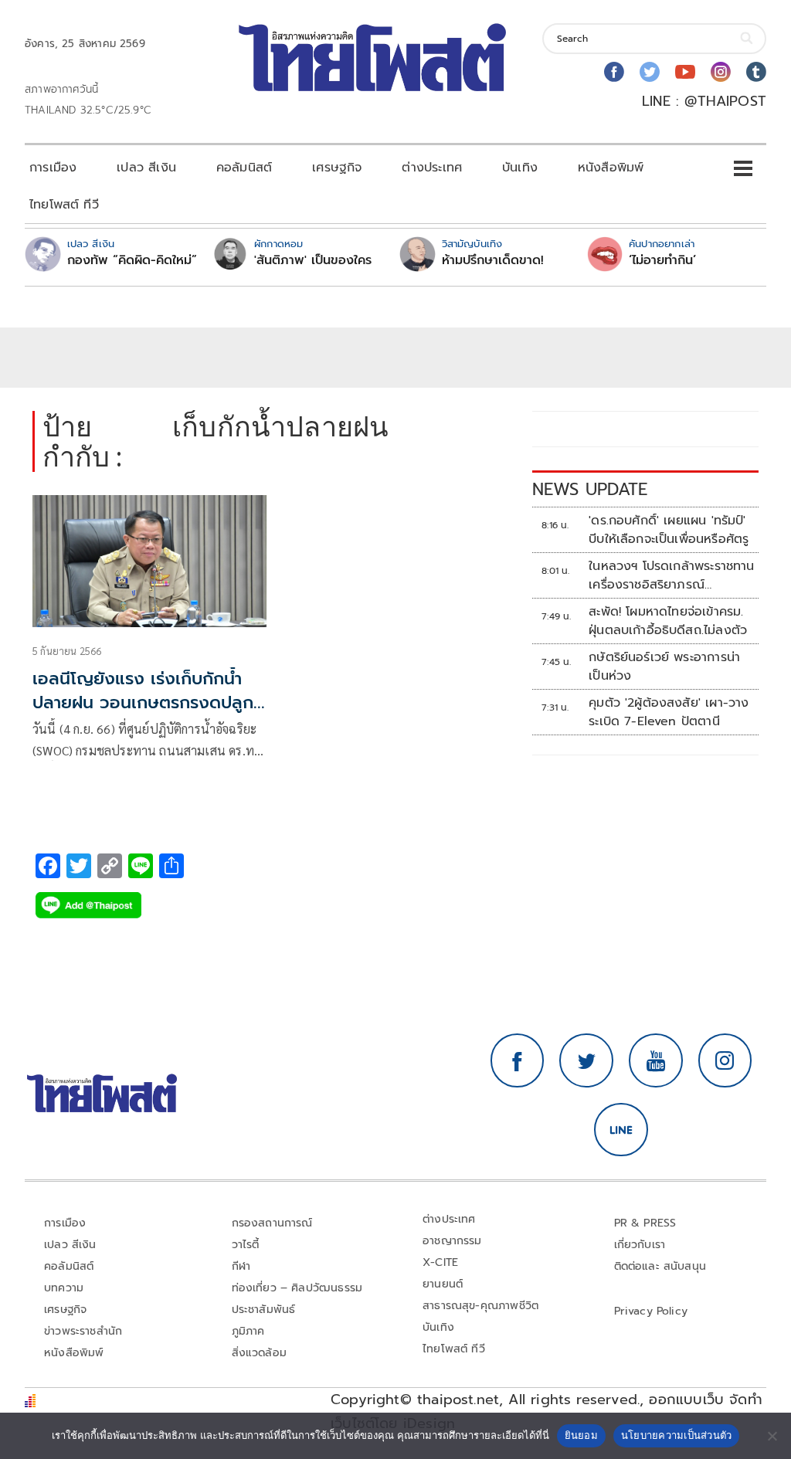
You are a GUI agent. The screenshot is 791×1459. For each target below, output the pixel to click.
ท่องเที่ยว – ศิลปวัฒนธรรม (297, 1288)
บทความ (63, 1288)
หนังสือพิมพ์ (610, 167)
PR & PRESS (645, 1223)
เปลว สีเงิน (146, 167)
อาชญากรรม (452, 1241)
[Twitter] (649, 72)
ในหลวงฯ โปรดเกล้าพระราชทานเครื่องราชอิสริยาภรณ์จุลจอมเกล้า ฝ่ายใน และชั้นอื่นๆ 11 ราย (672, 575)
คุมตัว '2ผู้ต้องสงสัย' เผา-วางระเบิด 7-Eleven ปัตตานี (669, 712)
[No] (771, 1436)
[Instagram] (720, 72)
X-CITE (440, 1262)
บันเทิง (520, 167)
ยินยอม (581, 1435)
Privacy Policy (651, 1311)
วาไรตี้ (246, 1245)
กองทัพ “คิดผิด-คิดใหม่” (132, 260)
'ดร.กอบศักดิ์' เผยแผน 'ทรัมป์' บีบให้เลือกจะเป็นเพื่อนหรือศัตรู (669, 529)
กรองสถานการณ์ (272, 1223)
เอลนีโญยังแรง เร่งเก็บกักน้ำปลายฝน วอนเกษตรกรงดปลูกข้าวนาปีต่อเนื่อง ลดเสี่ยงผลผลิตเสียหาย (142, 714)
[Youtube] (685, 72)
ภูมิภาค (248, 1331)
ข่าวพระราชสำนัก (83, 1331)
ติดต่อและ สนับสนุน (660, 1266)
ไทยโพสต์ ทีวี (64, 204)
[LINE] (621, 1129)
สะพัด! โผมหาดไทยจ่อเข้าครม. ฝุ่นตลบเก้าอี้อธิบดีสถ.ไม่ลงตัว (668, 621)
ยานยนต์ (443, 1284)
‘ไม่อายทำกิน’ (662, 260)
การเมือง (52, 167)
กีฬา (241, 1266)
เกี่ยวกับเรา (640, 1245)
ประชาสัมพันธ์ (264, 1309)
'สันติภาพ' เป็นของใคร (313, 260)
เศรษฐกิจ (337, 167)
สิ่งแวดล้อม (259, 1353)
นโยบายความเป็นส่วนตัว (676, 1435)
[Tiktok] (756, 72)
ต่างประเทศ (432, 167)
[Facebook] (614, 72)
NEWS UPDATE (590, 489)
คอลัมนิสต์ (244, 167)
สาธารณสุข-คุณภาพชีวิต (480, 1306)
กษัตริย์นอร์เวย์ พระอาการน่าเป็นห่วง (664, 666)
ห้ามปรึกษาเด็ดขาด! (493, 260)
